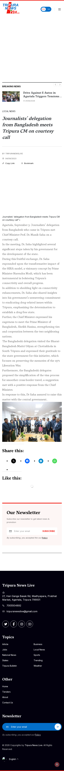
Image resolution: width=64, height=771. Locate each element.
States (5, 660)
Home (5, 686)
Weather (38, 665)
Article (5, 644)
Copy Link (10, 163)
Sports (37, 655)
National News (9, 655)
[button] (59, 10)
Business (38, 644)
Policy (44, 538)
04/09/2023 (10, 158)
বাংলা (49, 9)
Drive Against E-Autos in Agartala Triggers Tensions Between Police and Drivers (41, 94)
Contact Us (7, 702)
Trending (38, 660)
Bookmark (28, 163)
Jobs (4, 649)
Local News (8, 111)
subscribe (48, 531)
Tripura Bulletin (9, 665)
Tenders (6, 692)
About (5, 697)
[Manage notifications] (57, 764)
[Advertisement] (32, 48)
